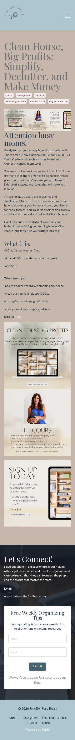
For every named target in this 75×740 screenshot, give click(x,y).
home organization (15, 101)
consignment (24, 95)
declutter (40, 95)
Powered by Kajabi (37, 729)
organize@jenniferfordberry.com (25, 596)
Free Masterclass (54, 717)
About (13, 717)
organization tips (58, 101)
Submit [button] (37, 666)
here (18, 316)
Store (46, 723)
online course (37, 101)
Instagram (29, 717)
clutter (8, 95)
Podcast (31, 723)
